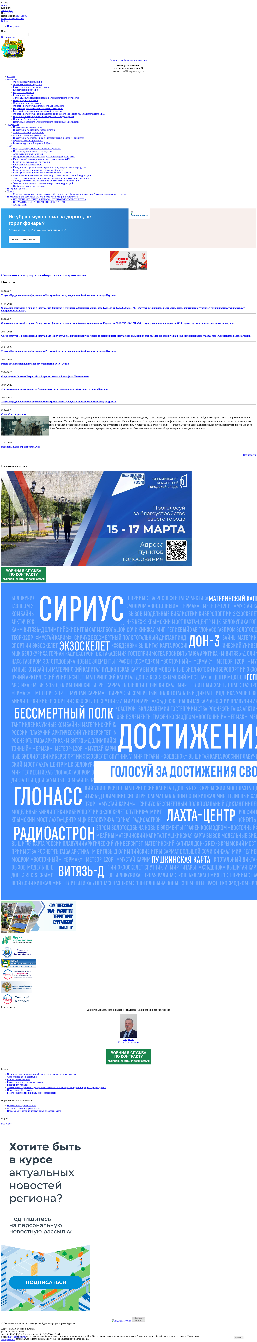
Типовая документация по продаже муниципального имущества (46, 98)
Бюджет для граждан (23, 95)
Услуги (10, 191)
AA (3, 10)
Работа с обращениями (18, 1079)
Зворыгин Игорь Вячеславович (128, 1040)
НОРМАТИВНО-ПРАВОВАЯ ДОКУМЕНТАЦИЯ (39, 202)
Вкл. (17, 16)
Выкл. (24, 16)
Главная (11, 76)
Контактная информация (25, 89)
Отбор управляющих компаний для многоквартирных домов (44, 156)
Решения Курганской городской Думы (32, 143)
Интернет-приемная (17, 188)
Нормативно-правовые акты (27, 127)
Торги (10, 146)
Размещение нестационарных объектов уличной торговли (42, 172)
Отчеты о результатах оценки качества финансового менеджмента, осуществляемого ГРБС (59, 114)
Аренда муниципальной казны (28, 154)
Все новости (249, 455)
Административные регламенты (29, 135)
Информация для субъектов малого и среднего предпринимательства (42, 196)
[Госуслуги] (16, 979)
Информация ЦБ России (25, 100)
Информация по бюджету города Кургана (34, 130)
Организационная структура (27, 84)
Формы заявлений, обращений (28, 132)
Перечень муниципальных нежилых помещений (38, 108)
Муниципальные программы (28, 140)
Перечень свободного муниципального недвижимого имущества (46, 122)
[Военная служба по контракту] (23, 581)
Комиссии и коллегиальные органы (31, 87)
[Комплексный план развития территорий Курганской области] (38, 932)
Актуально (12, 79)
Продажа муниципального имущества (32, 151)
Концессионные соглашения (27, 164)
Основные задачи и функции (28, 81)
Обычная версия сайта (12, 18)
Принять (239, 1338)
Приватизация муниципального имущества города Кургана (43, 116)
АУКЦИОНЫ (20, 204)
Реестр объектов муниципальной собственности (37, 111)
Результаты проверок (23, 92)
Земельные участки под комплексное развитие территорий (43, 183)
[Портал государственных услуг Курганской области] (18, 967)
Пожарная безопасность (25, 119)
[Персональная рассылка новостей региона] (45, 1310)
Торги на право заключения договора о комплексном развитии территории (51, 178)
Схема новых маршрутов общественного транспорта (43, 275)
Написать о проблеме (24, 239)
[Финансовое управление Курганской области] (16, 957)
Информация (13, 26)
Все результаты (9, 37)
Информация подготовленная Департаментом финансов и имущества (48, 138)
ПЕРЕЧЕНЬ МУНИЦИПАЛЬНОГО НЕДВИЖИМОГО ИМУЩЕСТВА (49, 199)
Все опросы (7, 1123)
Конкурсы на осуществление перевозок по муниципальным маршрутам (49, 167)
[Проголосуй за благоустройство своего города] (96, 565)
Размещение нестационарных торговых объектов (38, 170)
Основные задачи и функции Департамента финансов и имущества (41, 1074)
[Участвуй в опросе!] (16, 1004)
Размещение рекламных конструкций (32, 162)
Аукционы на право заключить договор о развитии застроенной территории (52, 175)
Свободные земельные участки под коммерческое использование (46, 180)
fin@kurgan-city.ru (133, 71)
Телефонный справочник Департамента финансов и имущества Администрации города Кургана (56, 1087)
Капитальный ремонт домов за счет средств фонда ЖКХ (41, 159)
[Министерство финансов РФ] (16, 992)
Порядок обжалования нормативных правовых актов (34, 1111)
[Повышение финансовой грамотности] (16, 945)
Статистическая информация (28, 103)
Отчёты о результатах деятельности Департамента (38, 106)
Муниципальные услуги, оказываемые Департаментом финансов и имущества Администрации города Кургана (70, 194)
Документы (13, 124)
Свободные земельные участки (29, 186)
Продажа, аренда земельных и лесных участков (37, 148)
